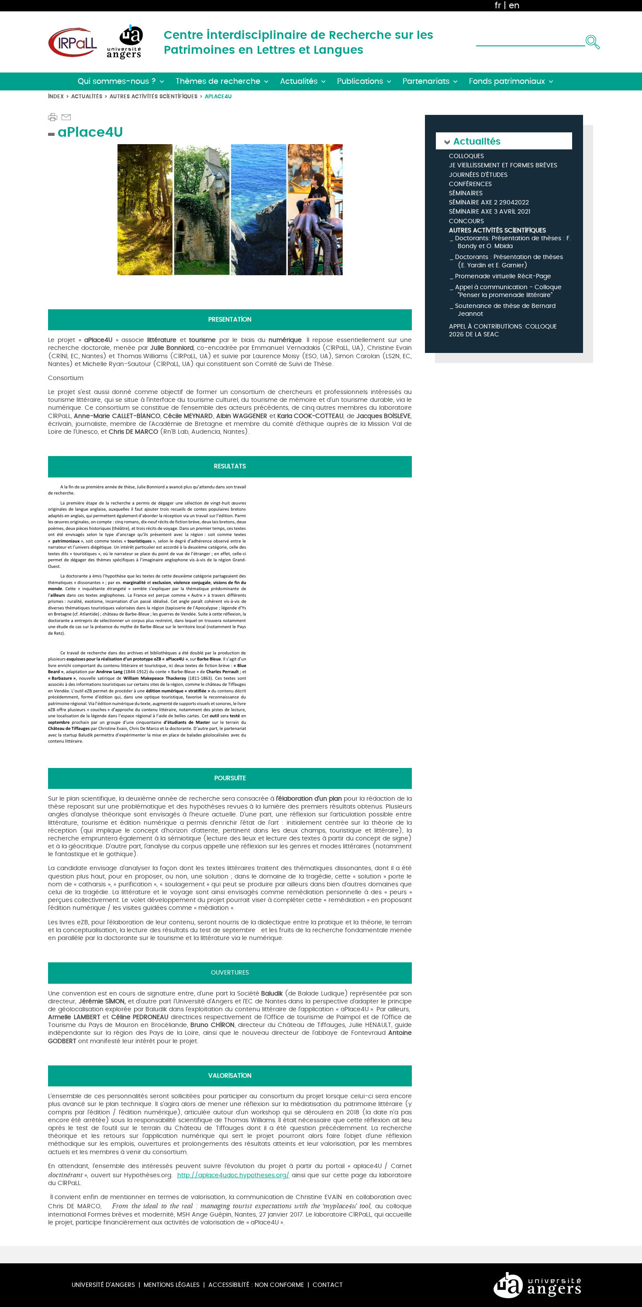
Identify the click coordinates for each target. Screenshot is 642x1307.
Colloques (466, 156)
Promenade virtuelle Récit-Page (503, 276)
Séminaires (466, 194)
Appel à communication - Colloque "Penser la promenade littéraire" (508, 291)
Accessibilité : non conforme (256, 1285)
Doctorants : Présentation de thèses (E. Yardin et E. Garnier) (509, 261)
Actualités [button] (299, 81)
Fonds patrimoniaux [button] (507, 81)
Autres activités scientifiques (153, 96)
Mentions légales (172, 1285)
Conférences (470, 184)
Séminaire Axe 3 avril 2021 (489, 212)
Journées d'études (478, 175)
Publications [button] (360, 81)
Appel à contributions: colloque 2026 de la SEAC (503, 331)
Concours (466, 222)
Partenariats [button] (426, 81)
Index (56, 96)
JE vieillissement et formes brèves (503, 166)
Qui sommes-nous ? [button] (117, 81)
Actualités (86, 96)
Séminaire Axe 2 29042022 (489, 203)
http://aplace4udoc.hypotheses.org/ (233, 1175)
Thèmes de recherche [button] (218, 81)
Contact (328, 1285)
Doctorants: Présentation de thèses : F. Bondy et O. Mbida (513, 242)
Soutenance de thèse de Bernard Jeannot (505, 309)
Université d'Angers (103, 1285)
